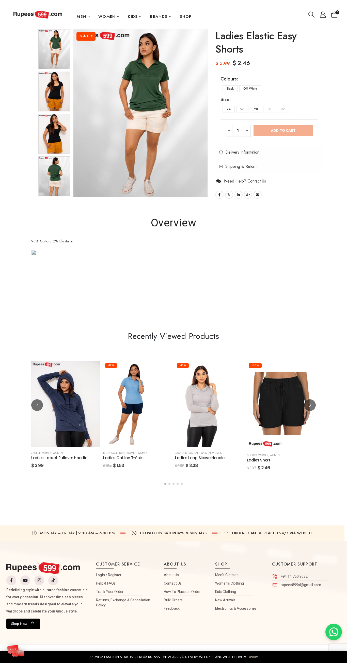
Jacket (35, 453)
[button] (311, 15)
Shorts (252, 455)
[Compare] (91, 393)
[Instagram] (39, 580)
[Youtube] (25, 580)
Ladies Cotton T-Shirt (123, 457)
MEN (81, 16)
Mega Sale (110, 453)
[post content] (65, 404)
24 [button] (229, 109)
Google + (248, 195)
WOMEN (107, 16)
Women (58, 453)
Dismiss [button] (253, 656)
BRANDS (158, 16)
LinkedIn (238, 195)
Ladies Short (259, 460)
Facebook (219, 195)
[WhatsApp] (333, 632)
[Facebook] (11, 580)
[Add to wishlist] (91, 370)
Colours (228, 78)
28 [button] (256, 109)
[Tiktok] (53, 580)
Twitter (229, 195)
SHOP (186, 16)
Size (224, 99)
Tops (122, 453)
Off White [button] (250, 88)
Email (258, 195)
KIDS (133, 16)
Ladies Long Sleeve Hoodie (200, 457)
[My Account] (322, 15)
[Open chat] (16, 649)
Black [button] (230, 88)
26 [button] (242, 109)
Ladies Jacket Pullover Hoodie (59, 457)
